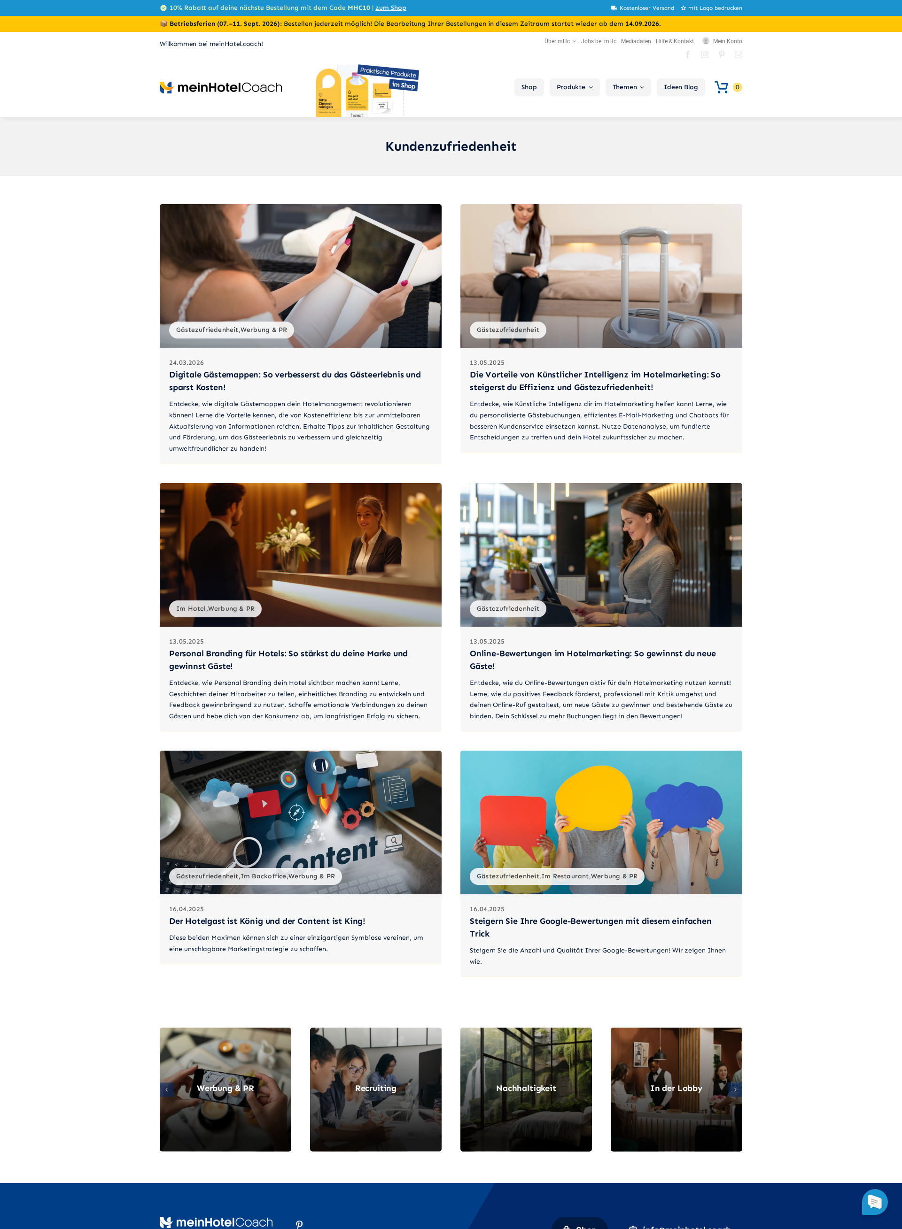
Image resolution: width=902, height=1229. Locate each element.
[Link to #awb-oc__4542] (721, 87)
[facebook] (688, 54)
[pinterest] (721, 54)
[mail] (738, 54)
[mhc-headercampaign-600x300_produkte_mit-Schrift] (366, 66)
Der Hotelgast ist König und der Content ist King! (267, 921)
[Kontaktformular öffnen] (875, 1202)
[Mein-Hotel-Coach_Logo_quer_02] (221, 85)
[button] (167, 1090)
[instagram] (704, 54)
